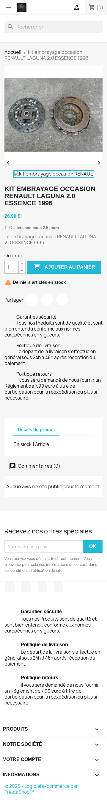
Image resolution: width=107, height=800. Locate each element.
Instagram (58, 587)
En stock (22, 444)
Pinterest (62, 299)
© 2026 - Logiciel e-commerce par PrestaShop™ (41, 789)
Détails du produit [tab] (36, 429)
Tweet (47, 299)
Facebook (10, 587)
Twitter (26, 587)
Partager (32, 299)
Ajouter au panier (64, 266)
